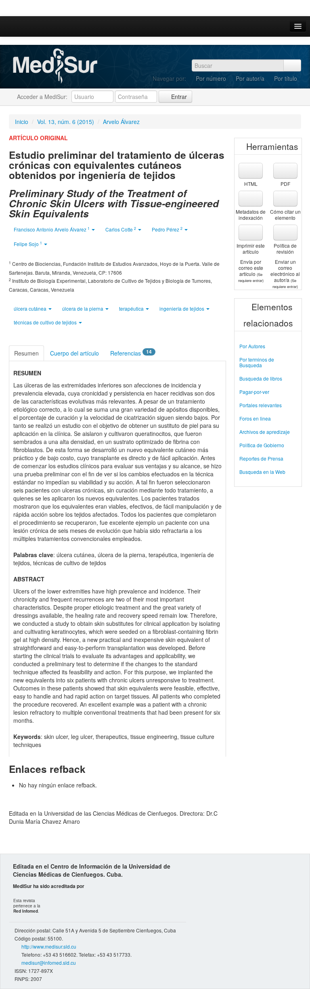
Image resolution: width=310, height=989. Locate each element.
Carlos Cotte (120, 229)
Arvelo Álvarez (121, 122)
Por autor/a (250, 78)
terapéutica (132, 308)
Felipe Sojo (28, 243)
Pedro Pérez (167, 229)
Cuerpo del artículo (74, 353)
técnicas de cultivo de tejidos (46, 322)
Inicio (21, 122)
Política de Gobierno (261, 445)
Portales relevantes (260, 405)
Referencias (131, 352)
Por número (211, 78)
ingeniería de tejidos (182, 308)
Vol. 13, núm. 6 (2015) (65, 122)
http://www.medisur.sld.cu (48, 946)
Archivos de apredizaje (264, 431)
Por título (285, 78)
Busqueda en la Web (262, 471)
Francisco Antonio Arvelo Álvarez (52, 229)
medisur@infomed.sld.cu (48, 962)
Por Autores (252, 346)
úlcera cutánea (31, 308)
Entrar (178, 97)
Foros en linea (255, 418)
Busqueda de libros (260, 378)
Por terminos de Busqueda (256, 362)
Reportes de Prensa (261, 458)
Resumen (26, 353)
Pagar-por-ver (254, 391)
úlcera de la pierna (83, 308)
